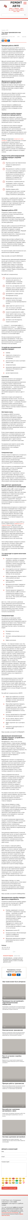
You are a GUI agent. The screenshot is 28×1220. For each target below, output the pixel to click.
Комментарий (5, 1161)
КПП (18, 36)
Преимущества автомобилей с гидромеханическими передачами (13, 1002)
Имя (3, 1151)
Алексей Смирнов (8, 955)
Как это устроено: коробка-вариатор (12, 1056)
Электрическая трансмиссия (12, 1030)
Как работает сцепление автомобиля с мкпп (11, 1110)
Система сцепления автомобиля (13, 1137)
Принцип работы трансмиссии (13, 1083)
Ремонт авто (16, 4)
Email (3, 1156)
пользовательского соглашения (10, 1212)
